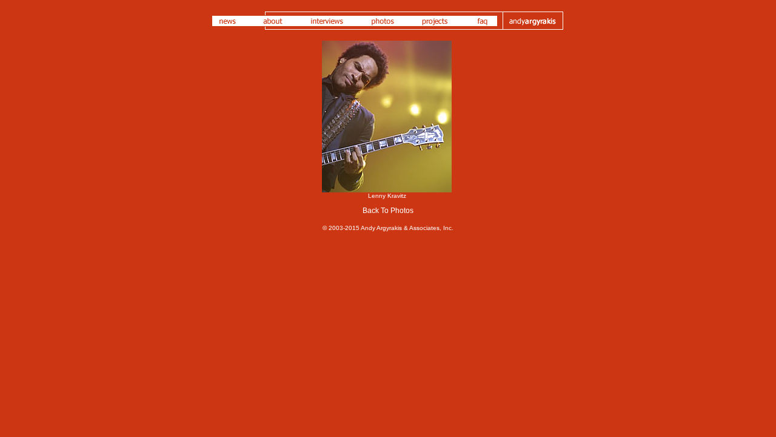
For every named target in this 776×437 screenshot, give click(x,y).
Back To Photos (388, 210)
